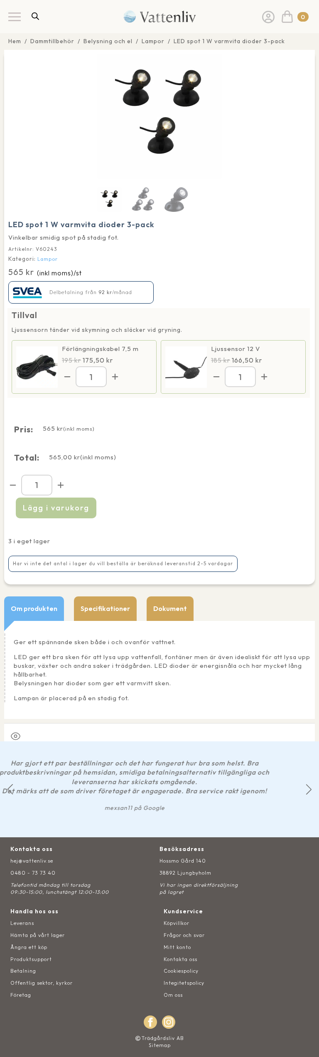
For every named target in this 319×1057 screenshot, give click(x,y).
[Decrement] (67, 376)
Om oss (173, 995)
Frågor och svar (184, 935)
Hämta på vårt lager (37, 935)
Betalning (23, 971)
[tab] (34, 608)
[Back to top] (303, 1041)
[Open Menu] (14, 16)
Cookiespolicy (181, 971)
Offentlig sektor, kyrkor (41, 983)
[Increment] (115, 376)
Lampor (153, 41)
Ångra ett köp (28, 947)
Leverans (22, 923)
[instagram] (168, 1022)
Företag (20, 995)
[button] (10, 789)
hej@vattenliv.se (31, 861)
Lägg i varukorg (56, 508)
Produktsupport (31, 959)
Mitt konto (177, 947)
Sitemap (160, 1045)
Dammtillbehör (52, 41)
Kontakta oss (180, 959)
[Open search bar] (35, 16)
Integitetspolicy (184, 983)
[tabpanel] (159, 670)
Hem (14, 41)
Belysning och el (108, 41)
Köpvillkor (176, 923)
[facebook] (150, 1022)
